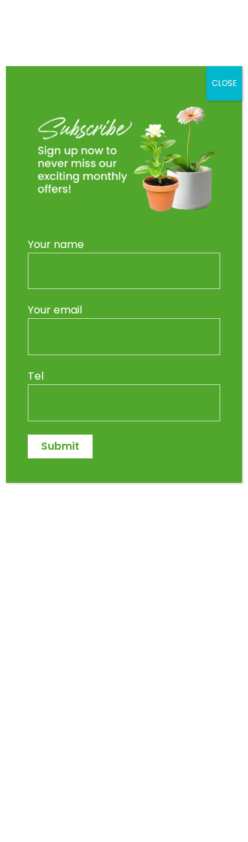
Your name (56, 244)
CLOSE (224, 83)
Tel (36, 376)
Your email (55, 309)
